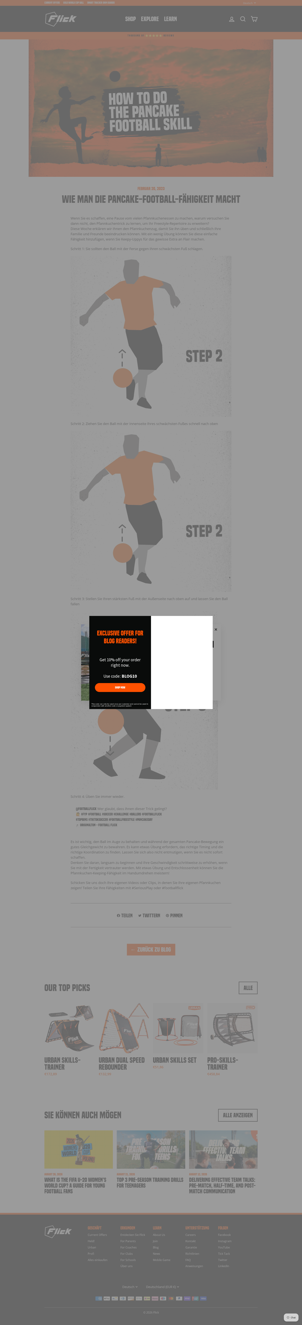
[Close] (208, 620)
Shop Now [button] (120, 687)
